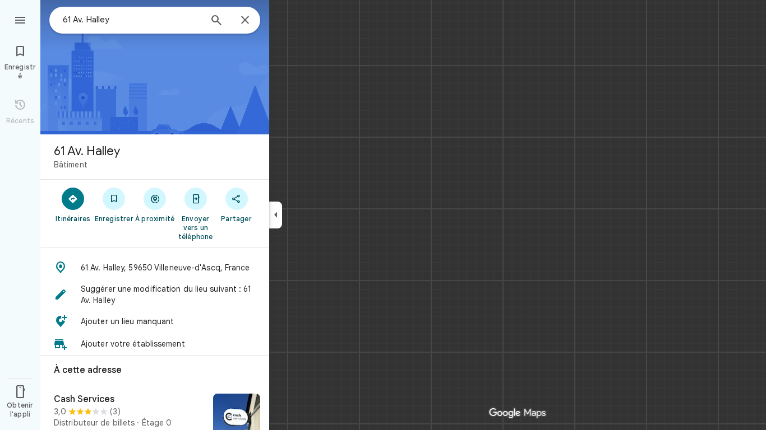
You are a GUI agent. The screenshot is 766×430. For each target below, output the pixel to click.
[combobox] (132, 19)
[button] (154, 267)
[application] (383, 215)
